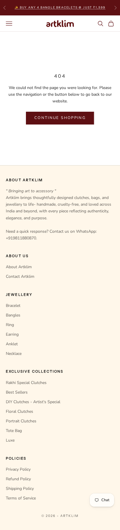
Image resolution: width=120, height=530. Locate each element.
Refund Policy (18, 479)
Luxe (10, 440)
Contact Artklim (20, 276)
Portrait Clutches (21, 421)
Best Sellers (17, 392)
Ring (10, 325)
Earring (12, 334)
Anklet (12, 344)
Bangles (13, 315)
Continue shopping (60, 117)
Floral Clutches (19, 411)
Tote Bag (14, 430)
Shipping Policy (20, 488)
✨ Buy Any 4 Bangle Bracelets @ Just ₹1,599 (60, 7)
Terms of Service (21, 498)
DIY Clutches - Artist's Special (33, 402)
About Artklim (19, 267)
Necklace (14, 353)
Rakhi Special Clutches (26, 382)
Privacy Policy (18, 469)
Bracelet (13, 305)
